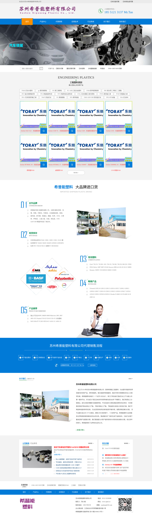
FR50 (91, 267)
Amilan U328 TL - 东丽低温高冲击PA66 (59, 132)
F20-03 (48, 318)
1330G (55, 240)
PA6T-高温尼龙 (46, 97)
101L (105, 264)
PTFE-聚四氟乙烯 (105, 94)
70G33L (119, 264)
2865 (32, 318)
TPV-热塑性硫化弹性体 (64, 94)
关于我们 (106, 21)
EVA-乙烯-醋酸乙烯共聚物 (86, 94)
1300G (47, 240)
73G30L (100, 264)
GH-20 (121, 267)
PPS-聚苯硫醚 (74, 97)
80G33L (124, 264)
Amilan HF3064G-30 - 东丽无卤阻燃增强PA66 (30, 166)
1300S (51, 240)
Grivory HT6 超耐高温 (112, 470)
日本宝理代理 (51, 485)
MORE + (91, 443)
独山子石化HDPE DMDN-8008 (40, 315)
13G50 (59, 240)
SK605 (44, 243)
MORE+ (76, 172)
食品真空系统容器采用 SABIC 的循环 (68, 465)
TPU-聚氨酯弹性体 (46, 94)
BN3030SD (55, 246)
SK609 (49, 243)
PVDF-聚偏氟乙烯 (122, 94)
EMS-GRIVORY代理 (38, 485)
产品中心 (43, 21)
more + (131, 378)
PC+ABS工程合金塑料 (74, 90)
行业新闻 (90, 21)
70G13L (109, 264)
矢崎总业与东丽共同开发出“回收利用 (68, 471)
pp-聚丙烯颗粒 (42, 90)
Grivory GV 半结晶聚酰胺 (113, 461)
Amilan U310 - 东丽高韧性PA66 (116, 131)
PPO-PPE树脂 (110, 97)
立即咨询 (92, 365)
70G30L (114, 264)
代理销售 (59, 21)
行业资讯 (33, 443)
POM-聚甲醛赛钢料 (93, 90)
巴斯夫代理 (81, 485)
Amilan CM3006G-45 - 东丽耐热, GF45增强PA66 (116, 166)
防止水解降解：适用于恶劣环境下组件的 (69, 459)
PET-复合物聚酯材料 (28, 94)
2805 (57, 315)
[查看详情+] (58, 454)
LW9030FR (60, 243)
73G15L (95, 264)
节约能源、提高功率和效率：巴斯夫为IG (69, 462)
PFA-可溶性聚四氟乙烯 (29, 97)
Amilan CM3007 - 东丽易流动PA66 (87, 164)
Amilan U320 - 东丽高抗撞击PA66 (87, 131)
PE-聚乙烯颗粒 (57, 90)
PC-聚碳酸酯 (61, 97)
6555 (35, 318)
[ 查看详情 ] (80, 430)
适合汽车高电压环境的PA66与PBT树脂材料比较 (71, 447)
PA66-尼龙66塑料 (27, 90)
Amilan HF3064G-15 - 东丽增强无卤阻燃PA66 (58, 166)
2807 (61, 315)
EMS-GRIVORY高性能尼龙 (92, 97)
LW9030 (53, 243)
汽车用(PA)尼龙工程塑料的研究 (66, 473)
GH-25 (125, 267)
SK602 (40, 243)
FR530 (39, 246)
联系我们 (122, 21)
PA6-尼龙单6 (124, 97)
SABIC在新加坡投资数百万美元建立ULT (69, 468)
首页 (27, 21)
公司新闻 (26, 443)
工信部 (73, 485)
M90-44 (116, 267)
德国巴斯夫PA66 (63, 485)
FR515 (43, 246)
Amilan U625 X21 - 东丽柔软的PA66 (30, 132)
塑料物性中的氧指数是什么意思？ (116, 451)
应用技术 (75, 21)
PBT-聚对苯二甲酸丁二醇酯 (113, 90)
